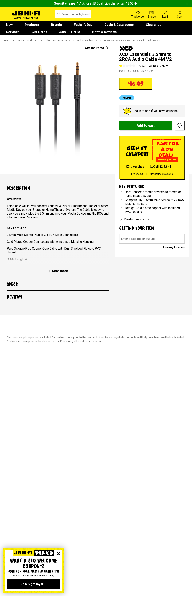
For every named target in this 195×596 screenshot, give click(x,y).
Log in (137, 111)
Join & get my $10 (33, 584)
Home (7, 40)
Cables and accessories (57, 40)
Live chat (110, 3)
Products (32, 24)
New (9, 24)
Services (12, 32)
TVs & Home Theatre (27, 40)
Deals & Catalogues (119, 24)
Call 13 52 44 (162, 166)
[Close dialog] (58, 553)
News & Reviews (104, 32)
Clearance (153, 24)
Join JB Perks (69, 32)
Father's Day (83, 24)
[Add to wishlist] (180, 125)
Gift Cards (39, 32)
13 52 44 (132, 3)
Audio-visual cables (87, 40)
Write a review (158, 66)
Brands (56, 24)
